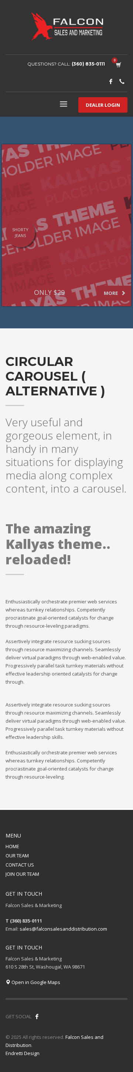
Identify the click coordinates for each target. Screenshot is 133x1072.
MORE (111, 293)
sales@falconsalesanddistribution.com (63, 928)
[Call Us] (121, 81)
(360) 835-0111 (88, 64)
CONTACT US (20, 864)
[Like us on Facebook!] (36, 1016)
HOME (12, 846)
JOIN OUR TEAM (22, 874)
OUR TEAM (17, 855)
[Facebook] (110, 81)
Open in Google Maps (35, 982)
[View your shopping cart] (118, 64)
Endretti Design (23, 1053)
